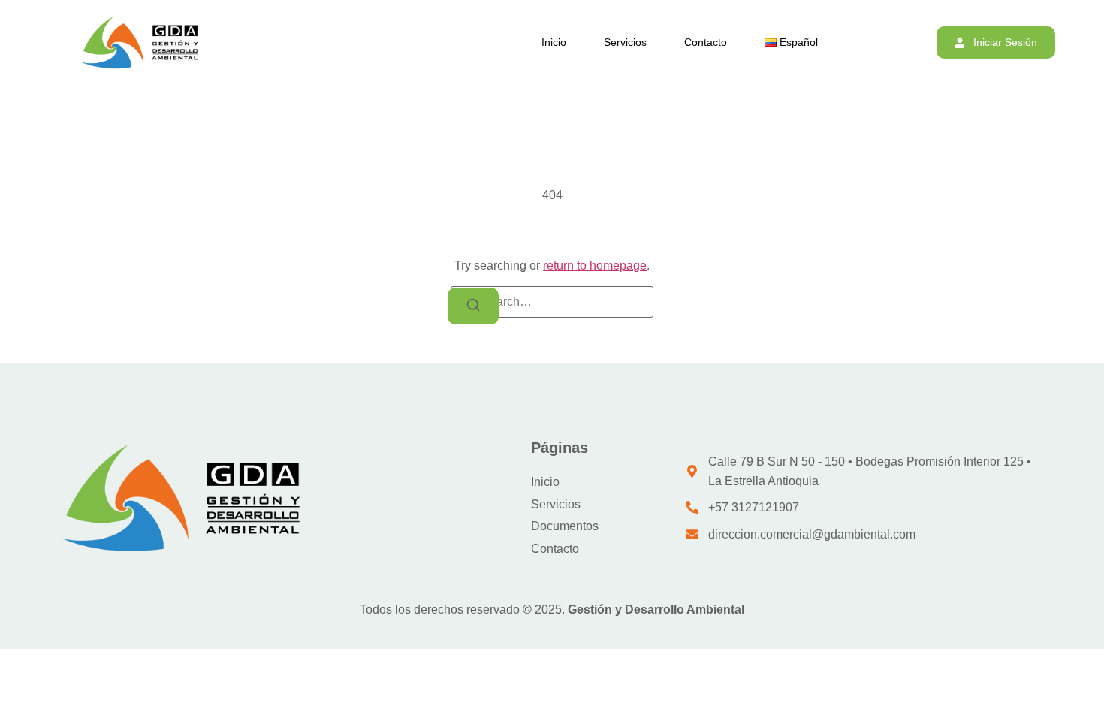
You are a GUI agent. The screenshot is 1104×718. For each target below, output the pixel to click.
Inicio (553, 42)
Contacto (705, 42)
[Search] (473, 306)
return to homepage (595, 265)
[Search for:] (552, 302)
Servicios (625, 42)
